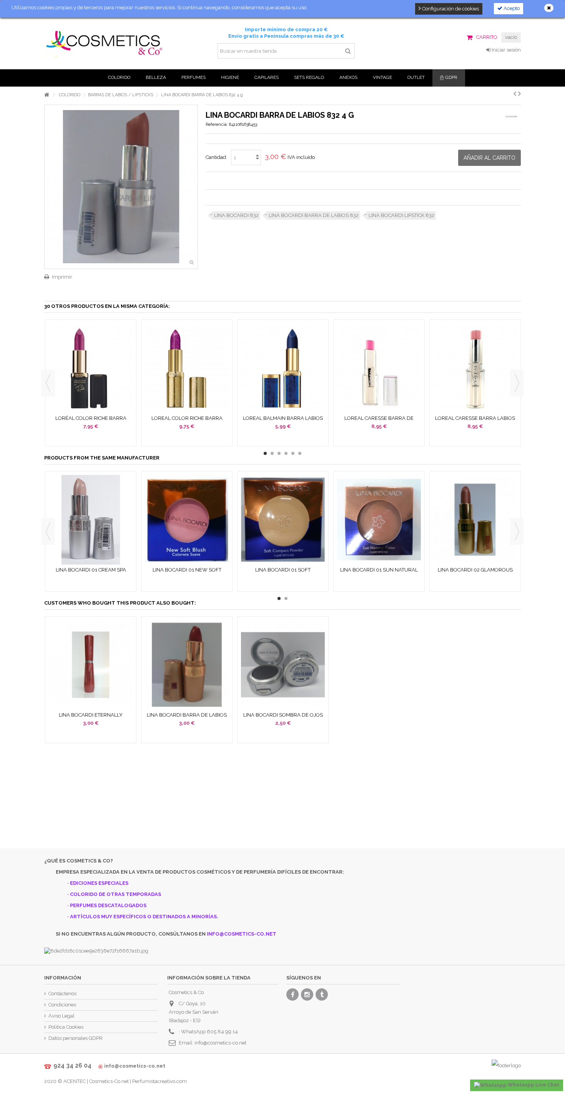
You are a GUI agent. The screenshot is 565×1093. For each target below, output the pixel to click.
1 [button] (265, 453)
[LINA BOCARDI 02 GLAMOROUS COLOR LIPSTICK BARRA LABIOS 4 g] (475, 520)
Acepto (511, 8)
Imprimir (62, 277)
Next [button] (517, 382)
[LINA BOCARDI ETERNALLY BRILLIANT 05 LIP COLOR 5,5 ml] (91, 665)
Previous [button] (48, 382)
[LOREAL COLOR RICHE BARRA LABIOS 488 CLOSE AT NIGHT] (187, 368)
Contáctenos (62, 993)
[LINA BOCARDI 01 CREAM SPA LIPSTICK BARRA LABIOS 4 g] (91, 520)
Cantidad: (216, 157)
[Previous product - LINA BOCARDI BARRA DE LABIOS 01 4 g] (514, 93)
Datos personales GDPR (75, 1038)
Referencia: (217, 124)
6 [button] (299, 453)
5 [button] (292, 453)
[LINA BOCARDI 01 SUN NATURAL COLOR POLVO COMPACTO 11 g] (379, 520)
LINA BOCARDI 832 (236, 215)
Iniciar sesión (505, 50)
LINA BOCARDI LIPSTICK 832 (401, 215)
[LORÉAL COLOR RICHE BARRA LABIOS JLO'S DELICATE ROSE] (91, 368)
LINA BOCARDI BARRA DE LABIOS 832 (314, 215)
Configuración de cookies (450, 9)
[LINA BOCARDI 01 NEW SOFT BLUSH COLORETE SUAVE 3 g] (187, 520)
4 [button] (285, 453)
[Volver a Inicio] (46, 95)
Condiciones (62, 1005)
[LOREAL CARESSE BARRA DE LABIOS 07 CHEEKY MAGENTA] (379, 368)
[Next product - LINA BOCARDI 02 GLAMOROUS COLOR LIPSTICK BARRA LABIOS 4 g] (519, 93)
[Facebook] (292, 994)
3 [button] (279, 453)
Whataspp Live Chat (533, 1085)
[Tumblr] (322, 994)
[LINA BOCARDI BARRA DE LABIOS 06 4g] (187, 665)
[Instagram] (307, 994)
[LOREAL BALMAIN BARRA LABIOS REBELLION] (283, 368)
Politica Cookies (65, 1027)
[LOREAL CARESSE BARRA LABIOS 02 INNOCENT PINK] (475, 368)
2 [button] (272, 453)
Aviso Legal (61, 1016)
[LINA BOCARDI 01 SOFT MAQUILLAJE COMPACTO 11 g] (283, 520)
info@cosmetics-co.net (220, 1043)
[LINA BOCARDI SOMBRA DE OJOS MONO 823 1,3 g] (283, 665)
